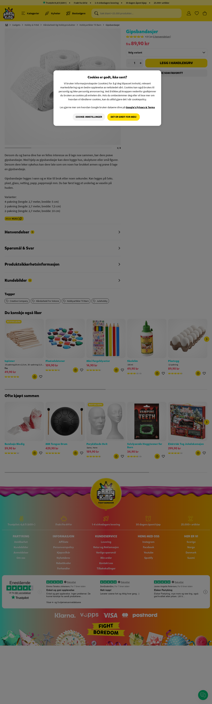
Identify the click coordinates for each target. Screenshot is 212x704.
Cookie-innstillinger (89, 117)
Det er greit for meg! (123, 117)
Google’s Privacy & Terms (140, 107)
